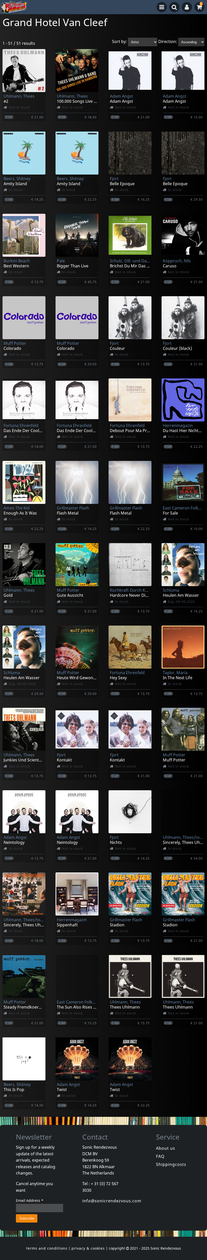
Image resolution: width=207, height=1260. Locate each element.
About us (165, 1148)
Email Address (29, 1200)
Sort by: (119, 42)
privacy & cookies (88, 1248)
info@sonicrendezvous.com (111, 1201)
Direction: (167, 42)
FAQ (160, 1156)
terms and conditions (46, 1248)
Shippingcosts (171, 1164)
